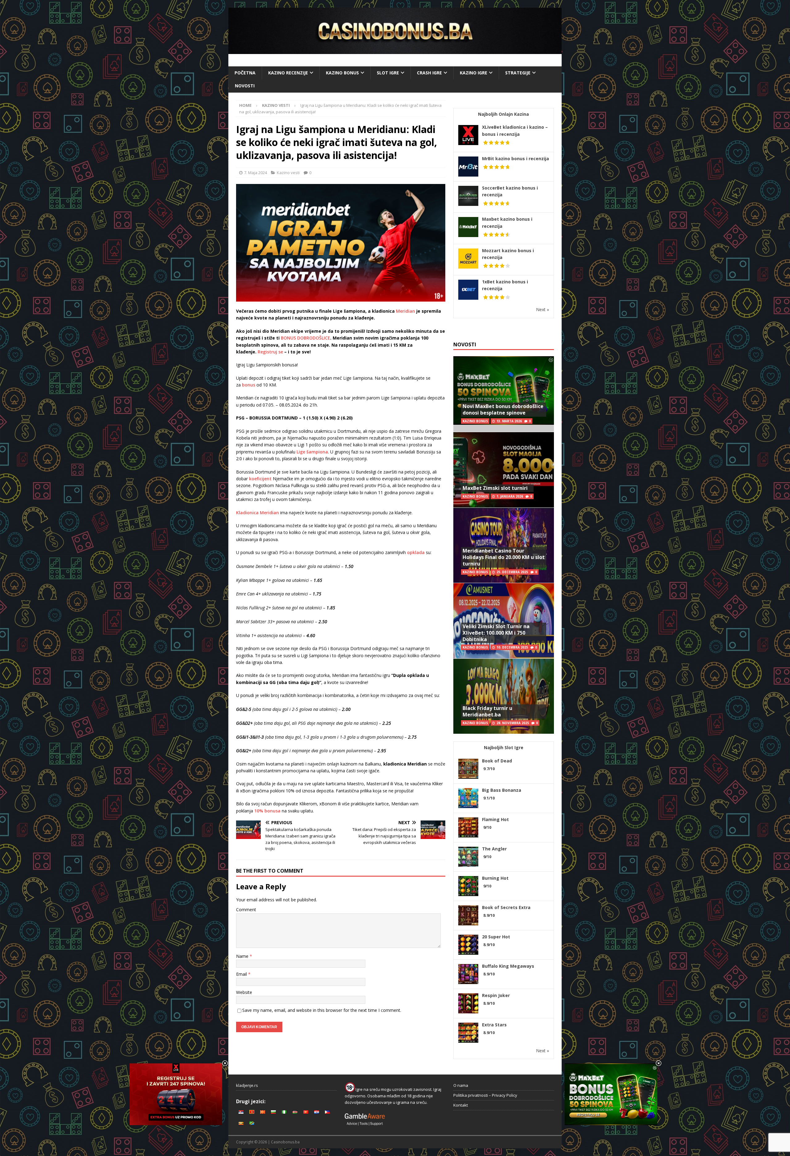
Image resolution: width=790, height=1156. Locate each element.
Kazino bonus (342, 73)
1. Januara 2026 (510, 496)
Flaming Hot (495, 819)
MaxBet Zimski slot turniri (495, 488)
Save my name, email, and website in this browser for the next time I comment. (321, 1010)
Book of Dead (497, 761)
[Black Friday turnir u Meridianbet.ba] (503, 696)
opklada (416, 552)
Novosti (245, 86)
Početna (245, 73)
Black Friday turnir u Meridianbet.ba (487, 711)
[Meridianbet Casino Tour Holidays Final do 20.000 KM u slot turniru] (503, 545)
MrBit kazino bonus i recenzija (515, 158)
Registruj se (270, 352)
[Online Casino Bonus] (395, 50)
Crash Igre (429, 73)
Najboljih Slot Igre (503, 747)
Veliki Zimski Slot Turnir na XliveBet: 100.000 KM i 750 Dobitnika (496, 633)
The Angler (494, 849)
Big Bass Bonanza (501, 790)
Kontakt (460, 1105)
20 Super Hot (496, 937)
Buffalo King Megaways (508, 966)
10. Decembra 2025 (512, 647)
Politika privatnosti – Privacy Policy (485, 1095)
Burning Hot (495, 878)
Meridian (405, 311)
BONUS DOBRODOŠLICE (305, 338)
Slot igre (388, 73)
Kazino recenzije (288, 73)
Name (243, 956)
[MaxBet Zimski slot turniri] (503, 469)
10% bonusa (267, 811)
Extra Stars (494, 1025)
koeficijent (260, 479)
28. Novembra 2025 (513, 723)
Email (242, 974)
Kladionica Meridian (257, 512)
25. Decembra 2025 (512, 572)
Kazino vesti (288, 172)
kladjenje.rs (247, 1085)
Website (244, 992)
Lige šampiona (312, 452)
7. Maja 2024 (255, 172)
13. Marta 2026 (509, 421)
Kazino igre (473, 73)
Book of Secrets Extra (506, 907)
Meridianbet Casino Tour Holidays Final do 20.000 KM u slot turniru (504, 557)
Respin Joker (496, 995)
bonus (248, 385)
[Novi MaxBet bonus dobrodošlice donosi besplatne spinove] (503, 394)
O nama (460, 1085)
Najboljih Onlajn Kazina (503, 114)
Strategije (517, 73)
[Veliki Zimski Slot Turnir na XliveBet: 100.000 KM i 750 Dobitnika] (503, 620)
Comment (246, 909)
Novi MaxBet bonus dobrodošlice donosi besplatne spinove (503, 409)
